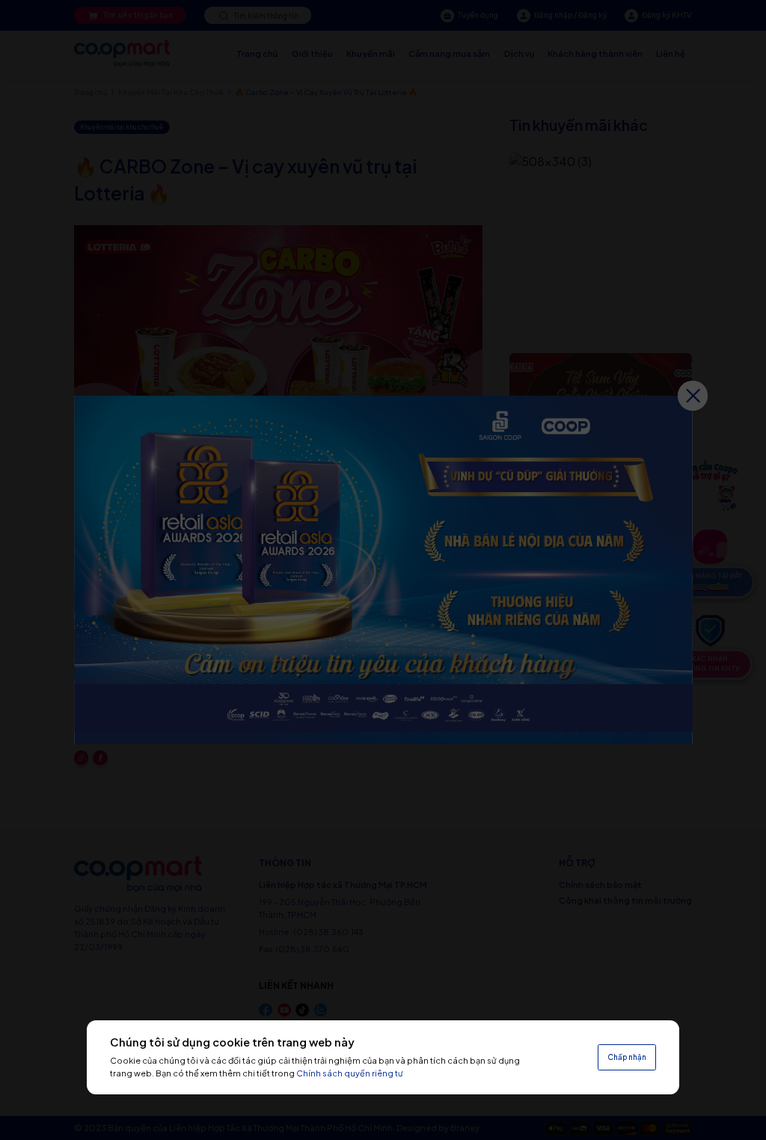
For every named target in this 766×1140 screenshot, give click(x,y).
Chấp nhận (626, 1056)
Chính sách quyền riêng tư (349, 1073)
